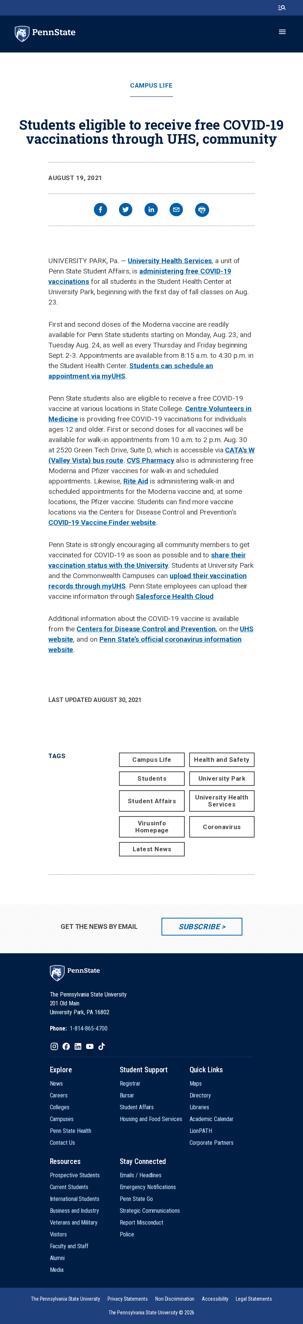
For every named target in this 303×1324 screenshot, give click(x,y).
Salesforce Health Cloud (175, 596)
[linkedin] (151, 210)
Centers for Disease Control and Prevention (146, 629)
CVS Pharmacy (150, 460)
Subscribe (198, 926)
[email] (176, 210)
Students (151, 778)
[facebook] (100, 210)
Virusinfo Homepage (151, 826)
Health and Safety (222, 759)
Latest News (152, 849)
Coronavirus (222, 827)
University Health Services (170, 261)
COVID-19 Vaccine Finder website (102, 522)
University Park (222, 778)
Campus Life (151, 85)
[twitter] (125, 210)
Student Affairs (152, 801)
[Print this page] (202, 210)
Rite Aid (135, 481)
